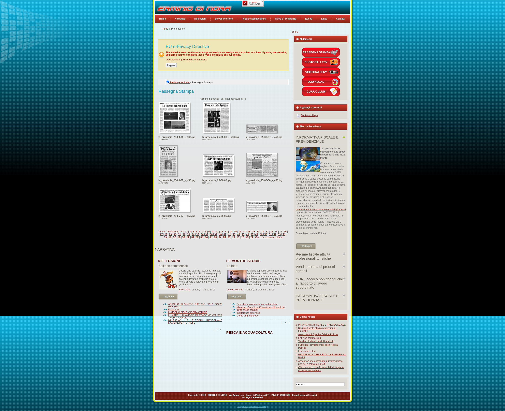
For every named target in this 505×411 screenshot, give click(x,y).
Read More (306, 246)
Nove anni (173, 309)
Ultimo (279, 237)
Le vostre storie (235, 289)
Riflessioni (184, 289)
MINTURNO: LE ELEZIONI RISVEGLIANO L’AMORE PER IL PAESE (195, 321)
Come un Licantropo (248, 315)
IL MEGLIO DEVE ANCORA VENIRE (187, 312)
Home (165, 28)
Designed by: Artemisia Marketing (253, 406)
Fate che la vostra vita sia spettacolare (257, 304)
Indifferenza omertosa (248, 313)
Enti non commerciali (173, 266)
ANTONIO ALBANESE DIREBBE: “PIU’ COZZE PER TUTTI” (195, 305)
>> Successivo (266, 237)
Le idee (232, 266)
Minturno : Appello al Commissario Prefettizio (261, 307)
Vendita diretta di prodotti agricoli (315, 341)
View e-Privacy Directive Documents (186, 59)
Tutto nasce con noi (247, 310)
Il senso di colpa (307, 351)
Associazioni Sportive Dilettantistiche (318, 334)
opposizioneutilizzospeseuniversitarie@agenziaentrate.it (326, 209)
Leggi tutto (168, 296)
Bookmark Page (309, 115)
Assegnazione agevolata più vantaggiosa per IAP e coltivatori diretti (320, 362)
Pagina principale (179, 82)
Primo (162, 231)
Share (295, 31)
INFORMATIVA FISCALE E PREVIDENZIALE (322, 324)
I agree (171, 65)
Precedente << (175, 231)
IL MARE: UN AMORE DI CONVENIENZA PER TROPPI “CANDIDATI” (195, 316)
